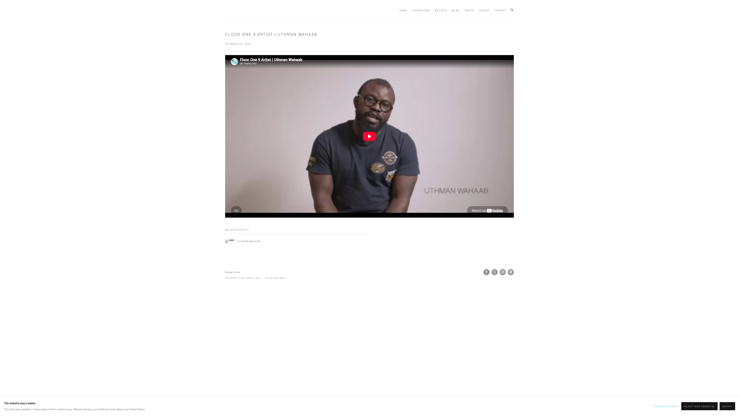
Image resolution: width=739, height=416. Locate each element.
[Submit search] (512, 9)
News (456, 10)
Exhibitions (421, 10)
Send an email (511, 272)
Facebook (486, 272)
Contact (500, 10)
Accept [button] (727, 406)
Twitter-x (495, 272)
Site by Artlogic (275, 278)
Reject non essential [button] (699, 406)
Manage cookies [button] (233, 272)
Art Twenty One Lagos (231, 10)
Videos (484, 10)
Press (469, 10)
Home (403, 10)
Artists (441, 10)
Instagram (503, 272)
